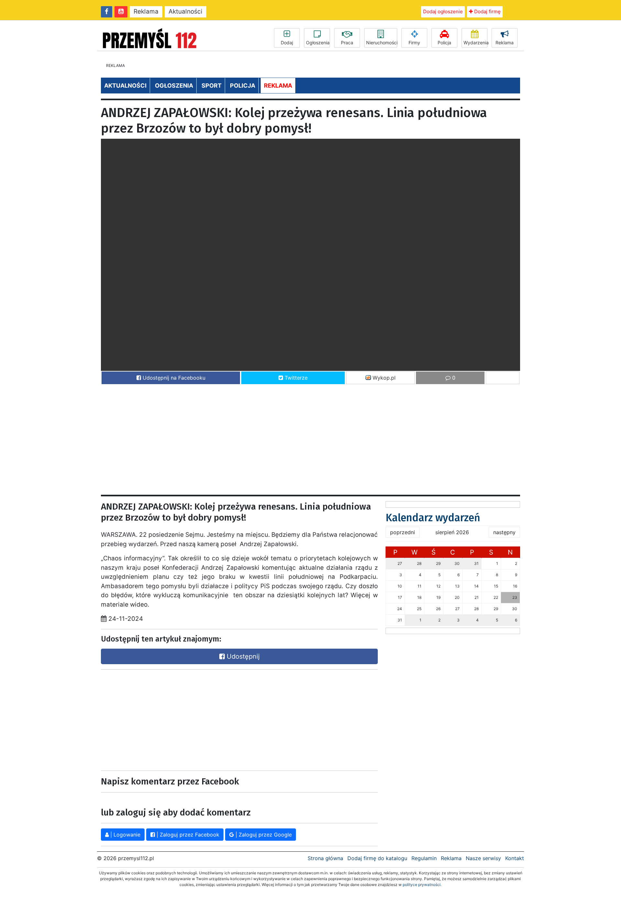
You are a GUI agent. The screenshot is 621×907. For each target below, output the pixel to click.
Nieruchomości (381, 42)
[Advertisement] (295, 436)
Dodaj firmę (487, 11)
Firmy (414, 42)
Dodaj (287, 42)
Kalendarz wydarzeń (433, 518)
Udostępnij (242, 656)
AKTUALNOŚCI (125, 85)
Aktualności (185, 11)
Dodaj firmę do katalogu (377, 858)
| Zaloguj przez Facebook (187, 834)
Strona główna (325, 858)
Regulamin (424, 858)
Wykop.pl (383, 377)
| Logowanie (124, 834)
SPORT (212, 85)
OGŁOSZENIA (174, 85)
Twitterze (295, 377)
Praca (347, 42)
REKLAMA (278, 85)
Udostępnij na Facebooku (173, 377)
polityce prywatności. (422, 884)
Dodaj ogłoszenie (443, 11)
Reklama (146, 11)
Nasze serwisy (483, 858)
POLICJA (242, 85)
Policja (444, 42)
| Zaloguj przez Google (263, 834)
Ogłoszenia (318, 42)
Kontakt (514, 858)
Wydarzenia (475, 42)
